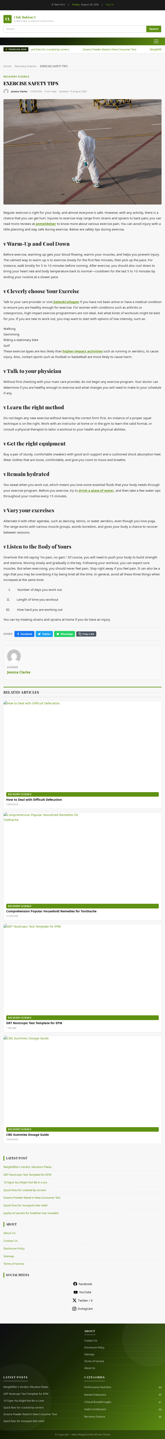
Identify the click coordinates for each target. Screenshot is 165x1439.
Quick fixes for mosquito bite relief (25, 1205)
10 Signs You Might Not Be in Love (25, 1182)
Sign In (110, 4)
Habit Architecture (95, 1409)
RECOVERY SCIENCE (16, 76)
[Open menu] (156, 41)
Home (7, 66)
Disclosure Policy (14, 1248)
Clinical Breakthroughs (97, 1402)
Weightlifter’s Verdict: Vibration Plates (27, 1167)
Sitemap (8, 1256)
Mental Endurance (95, 1395)
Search (153, 28)
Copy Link (88, 634)
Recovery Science (25, 66)
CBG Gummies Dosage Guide (27, 1135)
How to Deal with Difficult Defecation (34, 800)
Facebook (26, 633)
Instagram (85, 1309)
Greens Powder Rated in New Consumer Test (97, 49)
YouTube (85, 1292)
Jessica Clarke (19, 91)
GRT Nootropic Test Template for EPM (34, 1023)
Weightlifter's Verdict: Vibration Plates (25, 1387)
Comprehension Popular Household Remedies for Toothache (51, 911)
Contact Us (10, 1241)
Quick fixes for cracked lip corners (37, 49)
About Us (9, 1233)
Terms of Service (13, 1264)
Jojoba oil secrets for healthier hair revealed (30, 1213)
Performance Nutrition (97, 1387)
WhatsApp (67, 633)
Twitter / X (85, 1300)
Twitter (46, 633)
